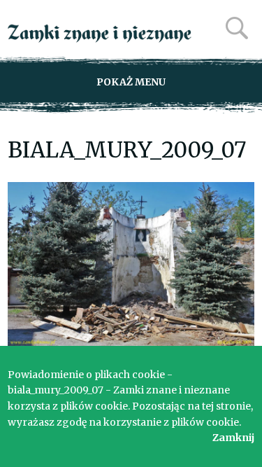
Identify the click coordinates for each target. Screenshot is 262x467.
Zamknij (233, 437)
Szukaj (236, 28)
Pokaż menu (131, 82)
